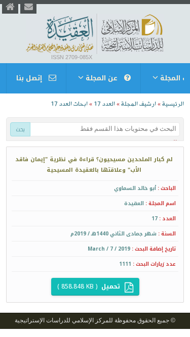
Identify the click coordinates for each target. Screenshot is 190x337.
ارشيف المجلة (138, 104)
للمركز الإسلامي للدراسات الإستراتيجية (64, 320)
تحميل (89, 286)
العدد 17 (104, 104)
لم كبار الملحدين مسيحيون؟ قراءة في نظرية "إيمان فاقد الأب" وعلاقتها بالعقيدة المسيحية (94, 164)
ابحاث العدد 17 (69, 104)
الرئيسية (173, 104)
